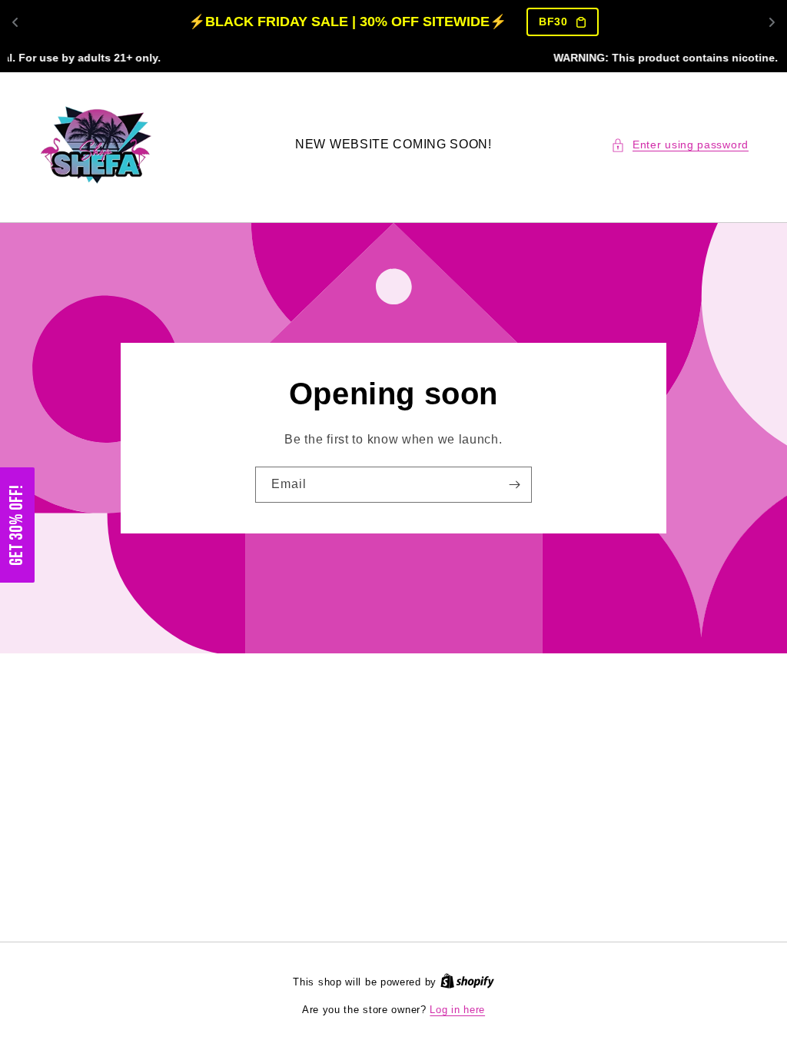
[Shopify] (467, 982)
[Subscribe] (514, 485)
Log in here (457, 1009)
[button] (680, 145)
